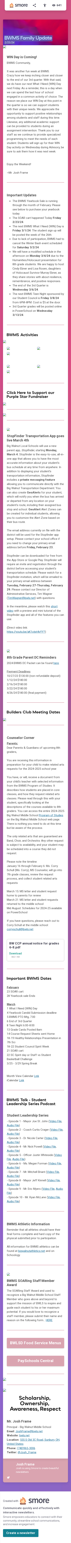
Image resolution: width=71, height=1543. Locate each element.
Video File (55, 1121)
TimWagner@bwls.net (21, 598)
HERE (49, 1320)
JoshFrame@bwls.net (29, 1431)
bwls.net (24, 1435)
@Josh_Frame (27, 1452)
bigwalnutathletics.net (31, 1251)
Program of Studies (51, 815)
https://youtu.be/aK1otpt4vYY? (26, 631)
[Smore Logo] (18, 5)
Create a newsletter (20, 1533)
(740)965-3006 (26, 1448)
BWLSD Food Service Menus (35, 1343)
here (56, 663)
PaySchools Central (35, 1361)
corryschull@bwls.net (20, 929)
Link (36, 1076)
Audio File (13, 1125)
